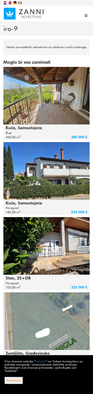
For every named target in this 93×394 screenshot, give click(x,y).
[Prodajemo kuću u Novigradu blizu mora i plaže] (46, 171)
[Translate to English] (10, 2)
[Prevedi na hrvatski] (5, 2)
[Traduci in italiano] (20, 2)
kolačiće (40, 361)
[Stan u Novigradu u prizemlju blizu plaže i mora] (46, 246)
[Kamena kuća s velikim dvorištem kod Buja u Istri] (46, 95)
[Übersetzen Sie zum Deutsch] (15, 2)
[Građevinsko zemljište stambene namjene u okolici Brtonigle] (46, 321)
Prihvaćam (14, 380)
